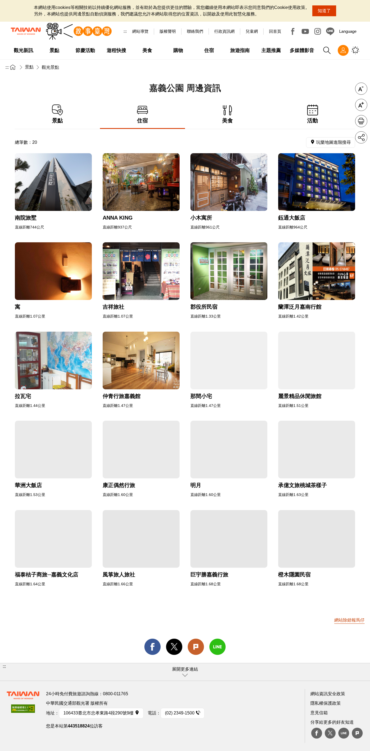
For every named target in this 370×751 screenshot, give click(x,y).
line (217, 647)
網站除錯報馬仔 (349, 620)
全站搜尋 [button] (327, 50)
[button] (185, 672)
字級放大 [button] (361, 105)
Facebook (293, 31)
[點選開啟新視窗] (53, 182)
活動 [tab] (312, 120)
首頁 (13, 67)
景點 (29, 67)
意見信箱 (319, 712)
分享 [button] (361, 137)
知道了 (324, 10)
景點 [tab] (57, 120)
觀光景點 (50, 67)
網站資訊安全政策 (327, 693)
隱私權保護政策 (325, 703)
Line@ (330, 31)
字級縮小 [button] (361, 89)
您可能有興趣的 (355, 50)
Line (343, 733)
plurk (357, 733)
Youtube (305, 31)
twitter (174, 647)
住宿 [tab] (142, 120)
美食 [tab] (227, 120)
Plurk (196, 647)
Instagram (318, 31)
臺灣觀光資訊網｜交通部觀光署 (26, 31)
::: (125, 31)
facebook (152, 647)
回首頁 (275, 31)
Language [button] (347, 31)
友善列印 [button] (361, 121)
